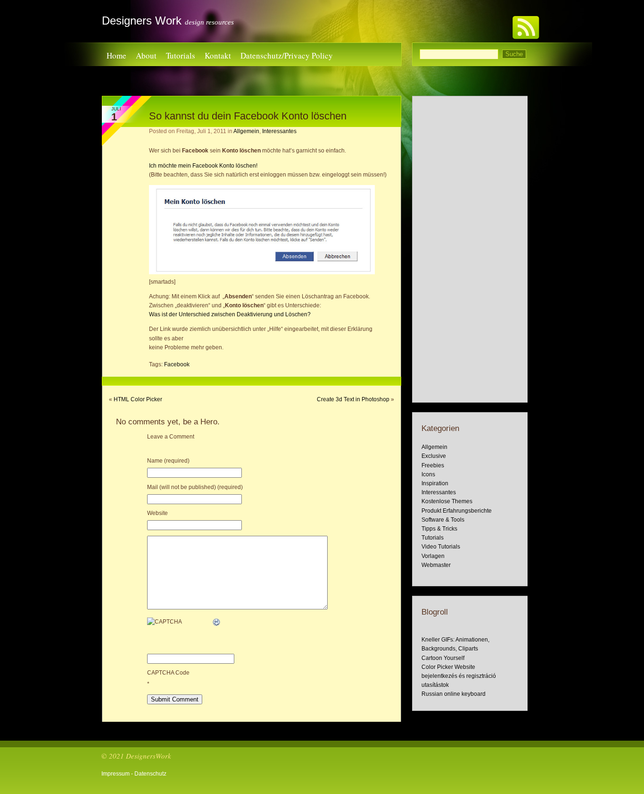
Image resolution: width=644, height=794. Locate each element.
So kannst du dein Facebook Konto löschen (248, 116)
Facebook (177, 364)
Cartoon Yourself (442, 658)
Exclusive (433, 456)
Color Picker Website (448, 667)
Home (116, 55)
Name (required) (168, 460)
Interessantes (279, 131)
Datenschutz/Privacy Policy (286, 55)
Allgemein (246, 131)
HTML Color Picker (138, 399)
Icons (428, 474)
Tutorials (180, 55)
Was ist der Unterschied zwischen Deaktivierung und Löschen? (230, 314)
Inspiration (434, 483)
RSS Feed (525, 26)
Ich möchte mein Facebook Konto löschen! (203, 165)
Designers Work (142, 20)
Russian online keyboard (453, 694)
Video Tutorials (440, 546)
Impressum (115, 773)
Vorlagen (433, 556)
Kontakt (218, 55)
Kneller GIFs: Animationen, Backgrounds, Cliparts (455, 644)
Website (157, 513)
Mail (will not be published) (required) (195, 487)
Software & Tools (442, 519)
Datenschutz (150, 773)
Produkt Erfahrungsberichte (456, 510)
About (146, 55)
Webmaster (436, 565)
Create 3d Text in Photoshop (353, 399)
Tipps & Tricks (439, 528)
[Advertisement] (469, 249)
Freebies (432, 465)
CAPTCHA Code (168, 672)
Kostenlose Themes (446, 501)
